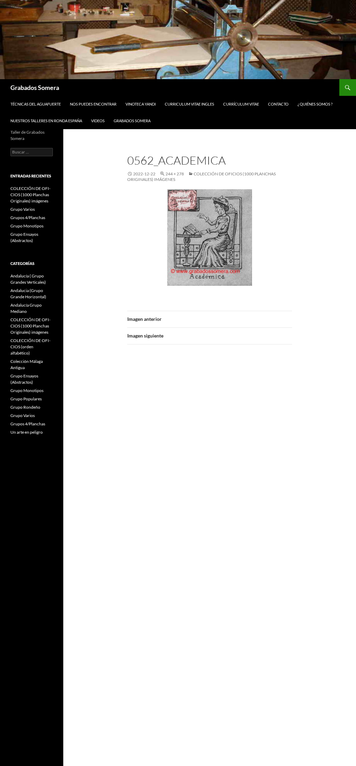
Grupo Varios (22, 209)
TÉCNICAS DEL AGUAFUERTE (35, 104)
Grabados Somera (34, 87)
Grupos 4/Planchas (27, 217)
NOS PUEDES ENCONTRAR (93, 104)
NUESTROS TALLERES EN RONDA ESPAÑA (46, 120)
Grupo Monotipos (26, 225)
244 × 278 (174, 173)
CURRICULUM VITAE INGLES (189, 104)
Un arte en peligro (26, 432)
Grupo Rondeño (25, 407)
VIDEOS (98, 120)
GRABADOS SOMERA (132, 120)
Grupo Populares (26, 398)
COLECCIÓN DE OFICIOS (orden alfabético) (30, 347)
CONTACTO (278, 104)
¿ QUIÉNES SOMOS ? (315, 104)
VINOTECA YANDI (141, 104)
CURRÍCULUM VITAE (241, 104)
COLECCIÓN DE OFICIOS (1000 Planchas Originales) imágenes (30, 194)
